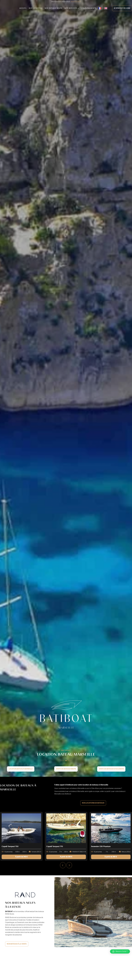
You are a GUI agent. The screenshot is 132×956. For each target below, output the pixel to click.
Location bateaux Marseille (21, 769)
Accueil (23, 8)
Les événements (88, 8)
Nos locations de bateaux (93, 803)
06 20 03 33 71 (76, 2)
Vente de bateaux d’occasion (111, 769)
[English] (106, 8)
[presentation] (62, 865)
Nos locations (35, 8)
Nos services (71, 8)
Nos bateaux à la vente (17, 944)
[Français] (100, 8)
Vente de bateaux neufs (66, 769)
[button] (120, 951)
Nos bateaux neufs (53, 8)
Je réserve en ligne (122, 8)
